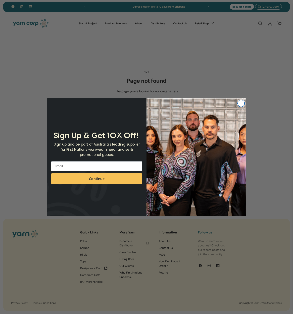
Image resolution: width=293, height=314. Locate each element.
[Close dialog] (241, 103)
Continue (96, 178)
